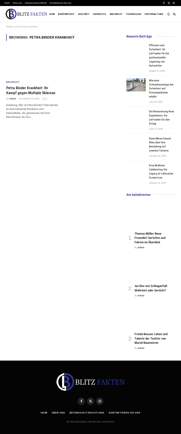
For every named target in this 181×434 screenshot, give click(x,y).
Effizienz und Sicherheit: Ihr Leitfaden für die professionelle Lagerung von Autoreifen (159, 55)
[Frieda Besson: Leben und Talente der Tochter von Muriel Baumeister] (150, 315)
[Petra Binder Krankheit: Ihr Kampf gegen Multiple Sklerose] (32, 62)
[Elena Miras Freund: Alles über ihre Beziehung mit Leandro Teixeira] (136, 143)
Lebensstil (100, 14)
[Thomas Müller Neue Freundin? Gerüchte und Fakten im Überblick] (150, 215)
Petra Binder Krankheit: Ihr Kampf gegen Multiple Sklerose (30, 90)
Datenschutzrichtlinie (36, 3)
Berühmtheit (66, 14)
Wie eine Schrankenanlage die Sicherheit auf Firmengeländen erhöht (161, 89)
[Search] (174, 14)
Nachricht (116, 14)
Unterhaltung (154, 14)
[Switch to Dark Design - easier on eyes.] (169, 14)
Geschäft (84, 14)
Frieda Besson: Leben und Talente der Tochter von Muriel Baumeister (151, 338)
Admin (12, 98)
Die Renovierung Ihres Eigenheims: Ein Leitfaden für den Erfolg (161, 118)
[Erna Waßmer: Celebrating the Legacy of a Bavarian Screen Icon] (136, 170)
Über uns (17, 3)
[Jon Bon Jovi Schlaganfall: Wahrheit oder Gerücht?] (150, 267)
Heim (7, 3)
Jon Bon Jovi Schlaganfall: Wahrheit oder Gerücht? (151, 288)
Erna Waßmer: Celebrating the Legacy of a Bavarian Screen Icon (161, 171)
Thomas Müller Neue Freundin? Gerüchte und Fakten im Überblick (150, 237)
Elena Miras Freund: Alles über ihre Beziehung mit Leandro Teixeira (160, 145)
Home (9, 26)
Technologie (133, 14)
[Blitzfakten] (26, 14)
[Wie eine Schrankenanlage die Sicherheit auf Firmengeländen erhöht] (136, 85)
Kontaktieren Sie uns (60, 3)
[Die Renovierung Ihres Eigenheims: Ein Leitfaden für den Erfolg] (136, 116)
